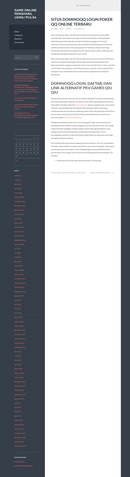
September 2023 (20, 292)
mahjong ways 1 (19, 462)
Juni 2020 (17, 356)
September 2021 (20, 347)
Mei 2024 (17, 257)
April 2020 (18, 364)
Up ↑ (113, 173)
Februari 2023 (19, 322)
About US (18, 39)
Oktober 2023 (19, 287)
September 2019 (20, 394)
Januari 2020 (18, 377)
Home (16, 32)
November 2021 (19, 339)
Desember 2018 (19, 433)
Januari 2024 (18, 274)
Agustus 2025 (19, 214)
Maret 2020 (18, 369)
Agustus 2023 (19, 296)
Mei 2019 (17, 412)
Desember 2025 (19, 201)
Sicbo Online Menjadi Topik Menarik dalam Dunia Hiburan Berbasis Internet (26, 107)
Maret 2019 (18, 420)
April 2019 (18, 416)
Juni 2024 (17, 253)
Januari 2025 (18, 231)
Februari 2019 (19, 425)
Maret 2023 (18, 317)
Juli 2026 (17, 176)
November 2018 (19, 437)
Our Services (19, 42)
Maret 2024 (18, 266)
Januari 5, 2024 (57, 29)
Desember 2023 (19, 279)
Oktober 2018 (19, 442)
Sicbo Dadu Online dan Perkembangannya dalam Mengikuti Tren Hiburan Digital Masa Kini (26, 115)
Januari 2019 (18, 429)
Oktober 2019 (19, 390)
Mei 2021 (17, 352)
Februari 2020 (19, 373)
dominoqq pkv (81, 105)
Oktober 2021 (19, 343)
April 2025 (18, 219)
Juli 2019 (17, 403)
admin (69, 29)
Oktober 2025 (19, 210)
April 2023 (18, 313)
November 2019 (19, 386)
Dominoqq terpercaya (72, 117)
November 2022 (19, 334)
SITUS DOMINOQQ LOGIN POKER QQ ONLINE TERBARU (82, 21)
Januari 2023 (18, 326)
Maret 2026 (18, 193)
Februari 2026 (19, 197)
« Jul (15, 161)
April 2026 (18, 189)
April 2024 (18, 261)
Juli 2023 (17, 300)
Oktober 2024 (19, 236)
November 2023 (19, 283)
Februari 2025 (19, 227)
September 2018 (20, 446)
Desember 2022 (19, 330)
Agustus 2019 (19, 399)
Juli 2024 (17, 249)
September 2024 (20, 240)
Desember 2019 (19, 382)
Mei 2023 (17, 309)
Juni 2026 (17, 180)
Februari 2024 (19, 270)
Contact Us (18, 35)
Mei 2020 (17, 360)
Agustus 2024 (19, 244)
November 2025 (19, 206)
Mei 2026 (17, 184)
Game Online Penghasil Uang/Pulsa (25, 13)
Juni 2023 (17, 304)
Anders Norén (103, 173)
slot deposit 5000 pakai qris (23, 466)
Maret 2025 (18, 223)
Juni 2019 (17, 407)
